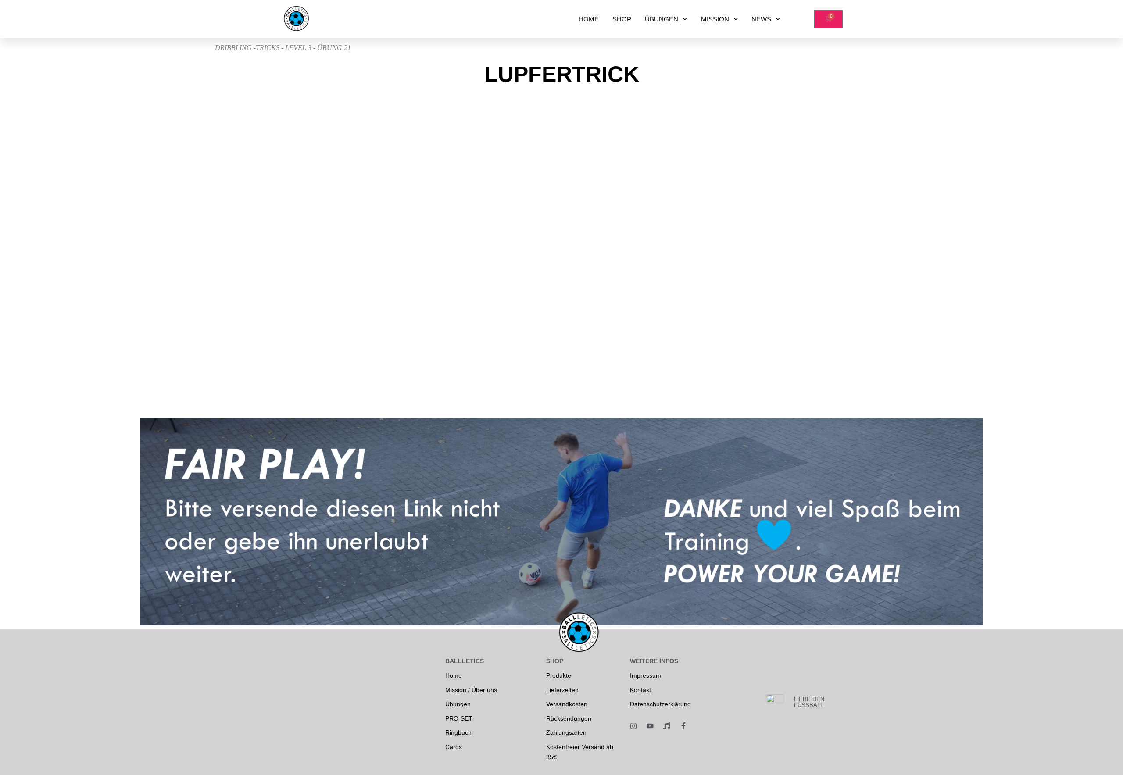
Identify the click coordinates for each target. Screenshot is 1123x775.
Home (453, 675)
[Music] (666, 725)
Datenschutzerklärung (660, 703)
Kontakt (640, 689)
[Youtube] (650, 725)
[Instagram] (633, 725)
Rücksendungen (568, 718)
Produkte (558, 675)
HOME (589, 19)
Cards (453, 746)
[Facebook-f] (683, 725)
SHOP (621, 19)
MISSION (715, 19)
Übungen (458, 703)
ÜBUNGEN (661, 19)
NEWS (761, 19)
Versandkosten (566, 703)
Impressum (645, 675)
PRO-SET (458, 718)
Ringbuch (458, 732)
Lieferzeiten (562, 689)
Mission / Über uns (471, 689)
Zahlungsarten (566, 732)
